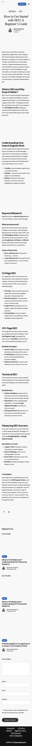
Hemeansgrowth (20, 742)
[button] (29, 4)
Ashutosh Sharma (18, 29)
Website (4, 699)
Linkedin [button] (9, 731)
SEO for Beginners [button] (16, 736)
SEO (20, 11)
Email (4, 690)
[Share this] (4, 512)
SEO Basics (12, 11)
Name (4, 681)
